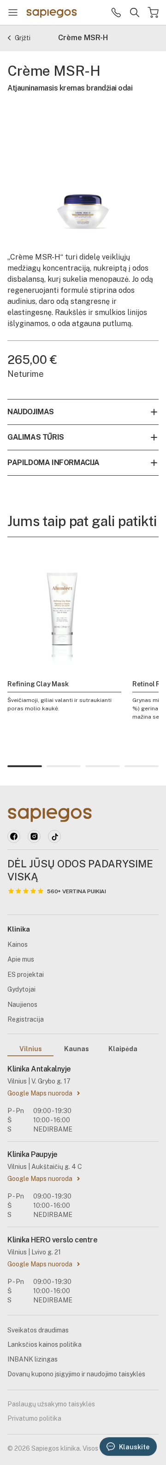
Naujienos (22, 1004)
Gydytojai (21, 989)
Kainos (17, 944)
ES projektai (25, 974)
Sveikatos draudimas (38, 1330)
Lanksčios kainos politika (44, 1344)
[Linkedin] (34, 836)
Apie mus (20, 959)
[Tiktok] (54, 836)
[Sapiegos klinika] (51, 12)
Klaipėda (122, 1049)
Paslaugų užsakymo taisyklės (51, 1404)
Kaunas (76, 1049)
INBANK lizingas (32, 1359)
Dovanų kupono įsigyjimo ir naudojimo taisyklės (76, 1374)
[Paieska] (134, 12)
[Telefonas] (116, 12)
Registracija (25, 1019)
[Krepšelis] (153, 12)
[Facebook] (13, 836)
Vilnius (30, 1049)
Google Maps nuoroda (39, 1093)
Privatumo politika (34, 1418)
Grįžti (22, 38)
